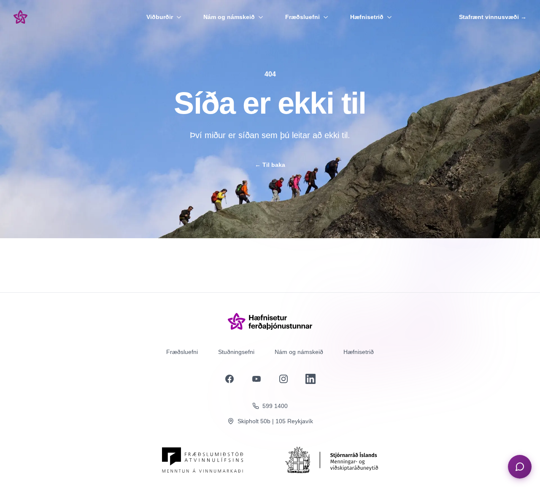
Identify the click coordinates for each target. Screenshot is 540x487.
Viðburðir (159, 17)
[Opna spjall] (520, 467)
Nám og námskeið (229, 17)
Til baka (270, 164)
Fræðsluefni (302, 17)
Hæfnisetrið (366, 17)
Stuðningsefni (236, 351)
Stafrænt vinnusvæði (492, 17)
